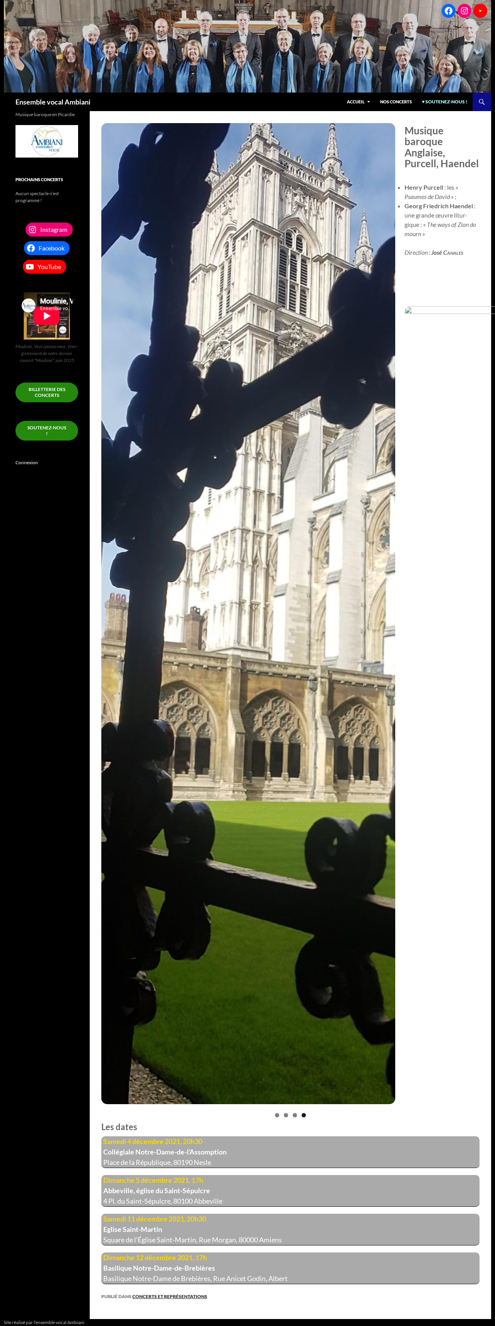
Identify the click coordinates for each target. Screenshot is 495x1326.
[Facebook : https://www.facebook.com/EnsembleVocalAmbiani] (449, 11)
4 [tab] (304, 1115)
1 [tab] (277, 1115)
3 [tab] (295, 1115)
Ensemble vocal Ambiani (52, 102)
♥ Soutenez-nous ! (445, 102)
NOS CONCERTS (396, 101)
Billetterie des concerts (47, 392)
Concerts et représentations (169, 1296)
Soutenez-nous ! (46, 430)
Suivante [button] (470, 685)
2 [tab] (286, 1115)
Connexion (26, 462)
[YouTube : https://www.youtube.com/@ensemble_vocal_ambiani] (480, 11)
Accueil (356, 101)
